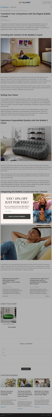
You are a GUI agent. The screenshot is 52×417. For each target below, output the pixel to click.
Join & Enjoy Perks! (16, 216)
